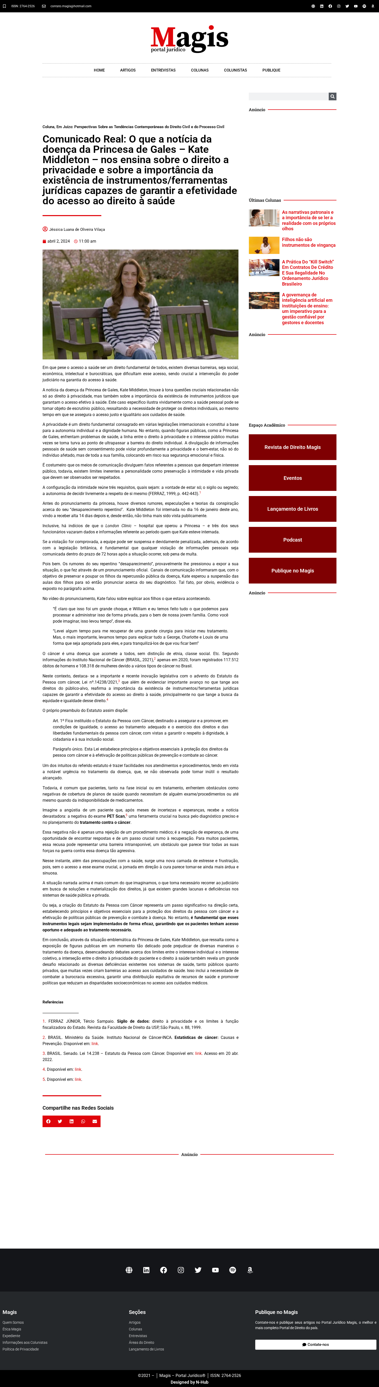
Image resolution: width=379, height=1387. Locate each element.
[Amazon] (372, 6)
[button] (48, 1121)
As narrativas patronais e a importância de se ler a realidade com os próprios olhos (309, 220)
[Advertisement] (140, 105)
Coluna (48, 127)
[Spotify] (364, 6)
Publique (271, 70)
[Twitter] (347, 6)
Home (99, 70)
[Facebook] (330, 6)
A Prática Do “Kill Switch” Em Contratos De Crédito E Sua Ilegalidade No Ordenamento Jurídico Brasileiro (308, 273)
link (95, 1043)
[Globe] (313, 6)
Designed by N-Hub (190, 1382)
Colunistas (235, 70)
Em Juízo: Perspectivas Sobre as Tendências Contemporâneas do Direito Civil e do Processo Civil (140, 127)
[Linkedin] (321, 6)
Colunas (200, 70)
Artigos (128, 70)
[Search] (332, 96)
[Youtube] (355, 6)
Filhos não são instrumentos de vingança (309, 242)
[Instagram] (338, 6)
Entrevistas (163, 70)
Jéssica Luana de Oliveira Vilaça (77, 229)
